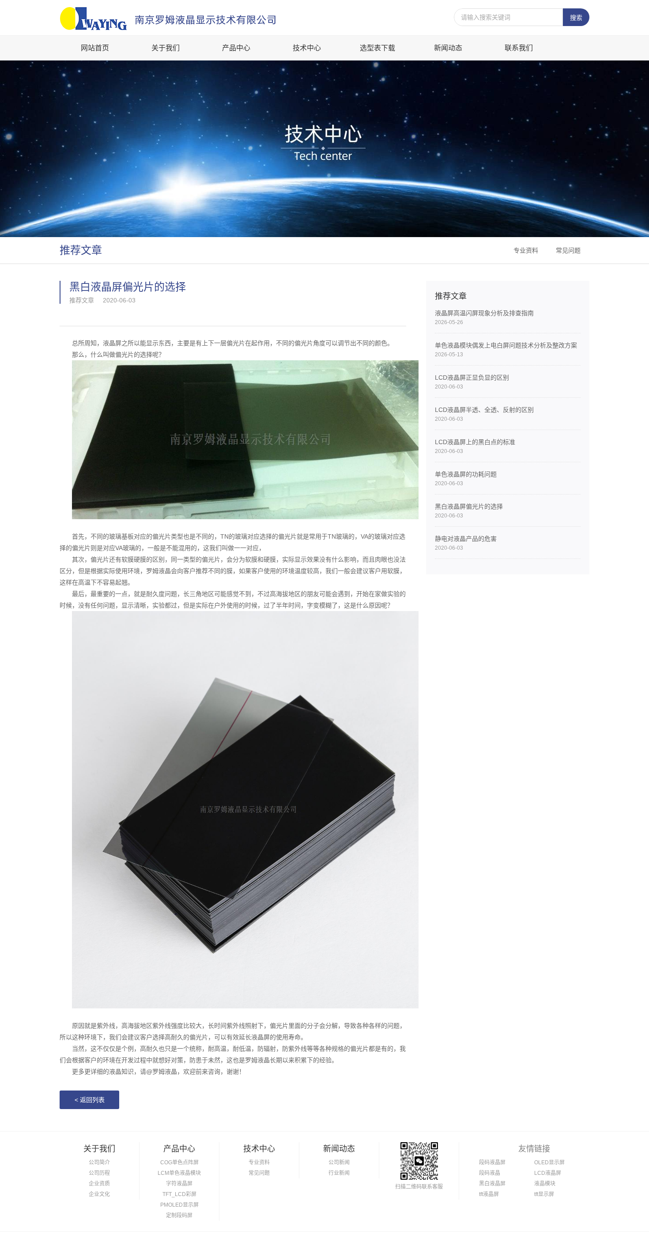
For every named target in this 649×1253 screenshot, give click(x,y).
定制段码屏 (179, 1215)
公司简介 (99, 1162)
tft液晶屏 (489, 1194)
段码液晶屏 (492, 1162)
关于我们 (165, 48)
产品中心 (236, 48)
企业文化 (99, 1194)
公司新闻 (339, 1162)
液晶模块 (544, 1184)
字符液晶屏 (179, 1184)
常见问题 (568, 250)
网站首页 (95, 48)
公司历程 (99, 1173)
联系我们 (519, 48)
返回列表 (90, 1099)
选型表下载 (377, 48)
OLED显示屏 (549, 1162)
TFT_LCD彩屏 (179, 1194)
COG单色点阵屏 (179, 1162)
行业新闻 (339, 1173)
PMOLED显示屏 (179, 1205)
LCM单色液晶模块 (179, 1173)
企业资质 (99, 1184)
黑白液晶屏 (492, 1184)
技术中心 (307, 48)
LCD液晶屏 (547, 1173)
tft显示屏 (544, 1194)
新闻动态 (448, 48)
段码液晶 (489, 1173)
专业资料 (525, 250)
